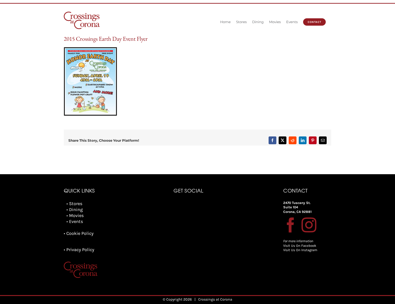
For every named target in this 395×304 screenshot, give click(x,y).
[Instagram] (309, 224)
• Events (75, 221)
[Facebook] (290, 224)
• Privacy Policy (79, 249)
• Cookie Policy (78, 233)
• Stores (75, 203)
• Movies (75, 215)
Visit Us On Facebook (299, 246)
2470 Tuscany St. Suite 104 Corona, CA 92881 (297, 207)
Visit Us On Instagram (300, 250)
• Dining (75, 209)
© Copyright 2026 (177, 299)
